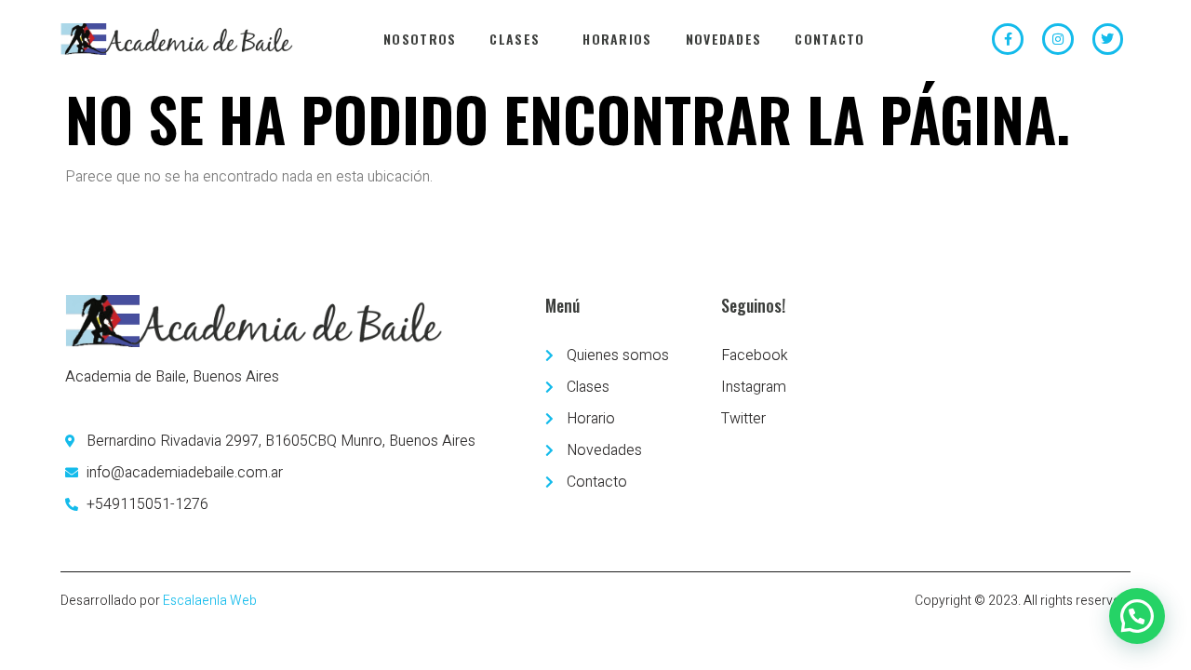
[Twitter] (1108, 39)
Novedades (724, 38)
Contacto (829, 38)
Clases (514, 38)
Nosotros (419, 38)
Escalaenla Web (210, 600)
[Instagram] (1058, 39)
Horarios (616, 38)
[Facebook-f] (1008, 39)
